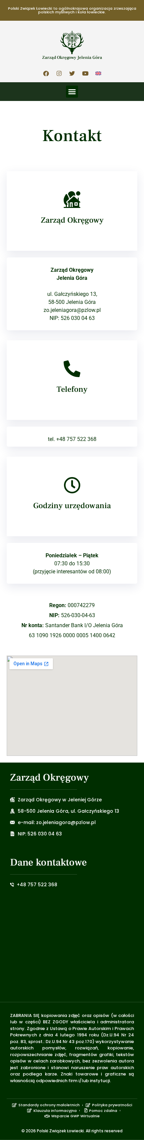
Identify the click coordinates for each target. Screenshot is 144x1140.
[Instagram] (59, 73)
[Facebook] (46, 73)
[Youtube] (85, 73)
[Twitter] (72, 73)
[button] (72, 92)
